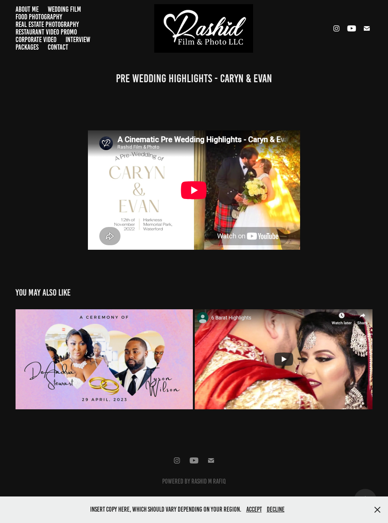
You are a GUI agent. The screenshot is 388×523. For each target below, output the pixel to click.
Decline (276, 509)
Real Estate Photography (47, 24)
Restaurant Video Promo (46, 32)
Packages (27, 47)
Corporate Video (36, 40)
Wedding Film (64, 9)
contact (58, 47)
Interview (78, 40)
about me (27, 9)
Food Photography (39, 17)
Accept (254, 509)
